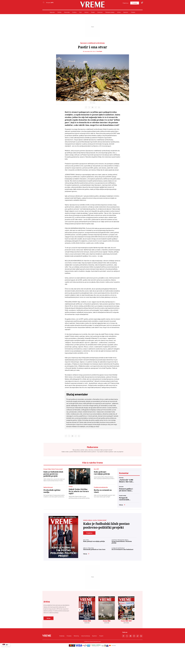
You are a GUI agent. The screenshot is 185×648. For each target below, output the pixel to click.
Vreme (88, 641)
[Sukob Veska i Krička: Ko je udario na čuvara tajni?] (79, 476)
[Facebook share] (86, 107)
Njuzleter (125, 12)
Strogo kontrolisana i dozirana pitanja (122, 542)
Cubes (99, 641)
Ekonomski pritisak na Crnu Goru (94, 549)
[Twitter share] (89, 107)
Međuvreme (77, 451)
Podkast (133, 12)
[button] (79, 610)
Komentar (100, 12)
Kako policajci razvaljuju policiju (102, 473)
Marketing (76, 635)
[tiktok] (138, 636)
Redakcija (61, 635)
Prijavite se (125, 3)
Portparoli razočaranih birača (124, 499)
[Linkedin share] (99, 107)
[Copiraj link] (96, 107)
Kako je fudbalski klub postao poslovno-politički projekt (53, 474)
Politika (59, 12)
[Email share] (92, 107)
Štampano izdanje (109, 12)
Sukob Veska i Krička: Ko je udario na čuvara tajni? (79, 491)
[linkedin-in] (141, 636)
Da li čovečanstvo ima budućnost (122, 549)
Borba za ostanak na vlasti (103, 491)
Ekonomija (67, 12)
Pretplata (134, 3)
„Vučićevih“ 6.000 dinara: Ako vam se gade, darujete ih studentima (126, 481)
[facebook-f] (123, 636)
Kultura (86, 12)
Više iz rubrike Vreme (92, 462)
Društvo (74, 12)
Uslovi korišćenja (85, 635)
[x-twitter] (127, 636)
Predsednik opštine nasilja (52, 491)
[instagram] (134, 636)
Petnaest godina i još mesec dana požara (126, 490)
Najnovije (52, 12)
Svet (80, 12)
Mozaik (93, 12)
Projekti (101, 635)
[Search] (43, 2)
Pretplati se (89, 533)
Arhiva (119, 12)
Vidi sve (121, 504)
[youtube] (130, 636)
